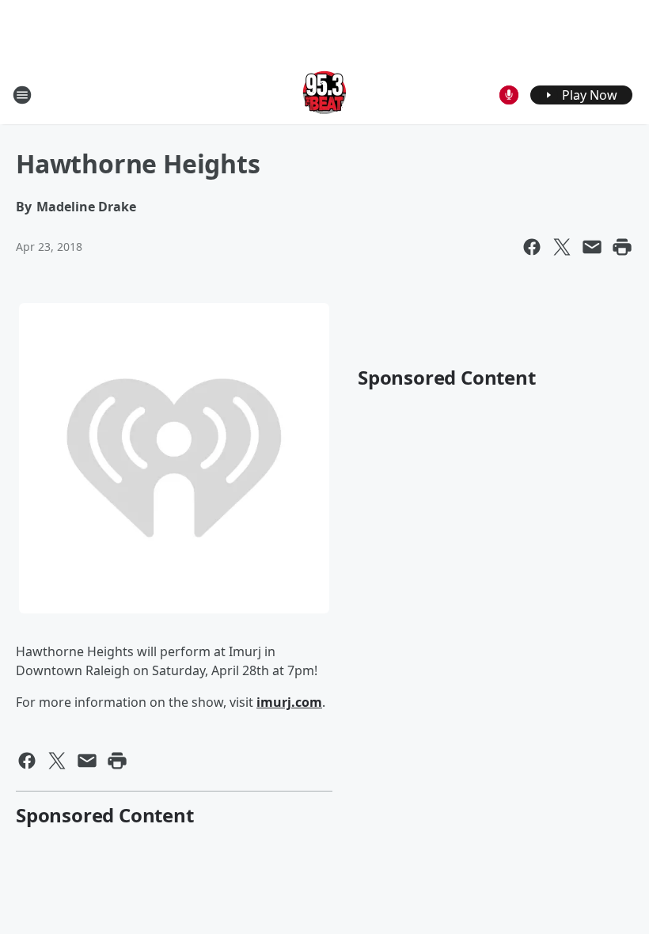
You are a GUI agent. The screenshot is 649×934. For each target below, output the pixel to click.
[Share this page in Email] (592, 247)
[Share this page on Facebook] (532, 247)
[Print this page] (622, 247)
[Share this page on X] (562, 247)
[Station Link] (324, 94)
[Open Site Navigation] (22, 94)
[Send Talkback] (508, 94)
